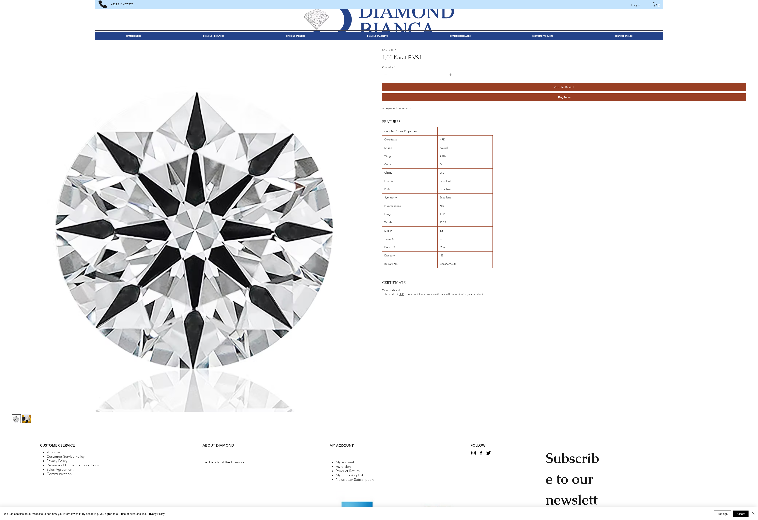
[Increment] (450, 74)
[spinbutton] (418, 74)
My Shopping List (349, 475)
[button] (657, 4)
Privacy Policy (57, 461)
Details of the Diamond (227, 462)
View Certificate (392, 290)
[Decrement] (385, 74)
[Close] (753, 514)
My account (345, 462)
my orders (344, 466)
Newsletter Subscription (355, 479)
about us (53, 452)
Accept (741, 514)
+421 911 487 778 (122, 4)
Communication (59, 474)
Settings (723, 514)
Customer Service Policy (65, 456)
